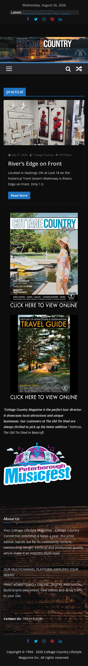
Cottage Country (43, 155)
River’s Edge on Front (35, 163)
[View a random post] (79, 68)
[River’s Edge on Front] (44, 122)
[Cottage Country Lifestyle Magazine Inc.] (44, 40)
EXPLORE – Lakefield (38, 12)
